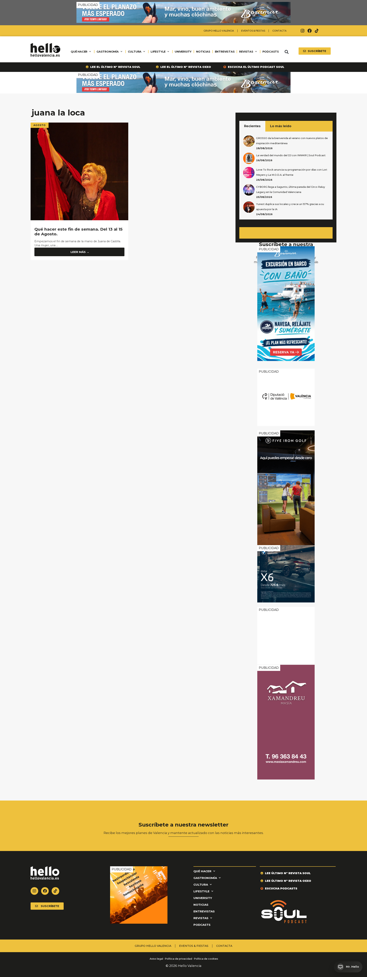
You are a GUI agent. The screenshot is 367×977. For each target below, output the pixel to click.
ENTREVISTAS (225, 51)
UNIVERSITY (183, 51)
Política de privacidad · (179, 958)
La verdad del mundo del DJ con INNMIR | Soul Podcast (291, 155)
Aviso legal (156, 958)
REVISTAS (246, 51)
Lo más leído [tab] (280, 126)
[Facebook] (310, 31)
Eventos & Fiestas (253, 30)
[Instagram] (302, 31)
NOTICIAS (203, 51)
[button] (286, 52)
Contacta (279, 30)
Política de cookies (206, 958)
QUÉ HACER (79, 51)
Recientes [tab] (252, 126)
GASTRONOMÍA (108, 51)
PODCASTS (270, 51)
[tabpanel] (286, 175)
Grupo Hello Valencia (219, 30)
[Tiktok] (317, 31)
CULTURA (135, 51)
